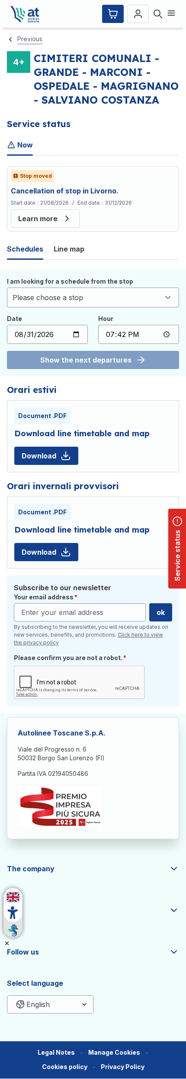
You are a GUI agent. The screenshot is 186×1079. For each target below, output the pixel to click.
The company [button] (31, 868)
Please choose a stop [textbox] (48, 297)
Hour (105, 318)
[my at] (138, 14)
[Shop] (113, 14)
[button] (114, 1052)
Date (14, 318)
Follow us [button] (23, 952)
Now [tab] (25, 145)
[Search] (158, 14)
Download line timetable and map (82, 433)
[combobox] (93, 297)
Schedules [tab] (25, 249)
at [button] (10, 910)
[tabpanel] (93, 199)
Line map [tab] (69, 249)
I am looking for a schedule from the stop (70, 281)
